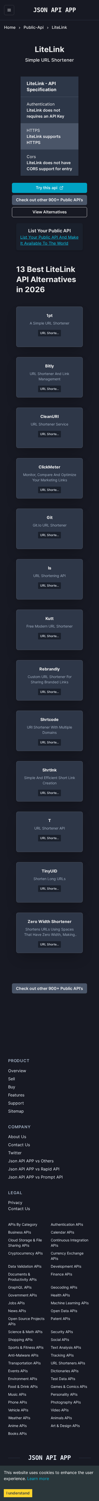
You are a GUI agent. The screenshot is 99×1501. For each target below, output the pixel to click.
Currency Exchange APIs (67, 1256)
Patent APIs (60, 1318)
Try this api (46, 187)
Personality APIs (64, 1394)
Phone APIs (17, 1402)
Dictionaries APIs (64, 1371)
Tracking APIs (62, 1355)
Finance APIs (61, 1274)
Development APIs (66, 1266)
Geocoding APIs (64, 1287)
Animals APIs (61, 1418)
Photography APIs (66, 1402)
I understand (18, 1493)
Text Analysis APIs (66, 1347)
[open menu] (9, 10)
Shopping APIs (20, 1339)
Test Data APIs (63, 1379)
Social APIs (60, 1339)
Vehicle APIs (18, 1410)
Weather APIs (19, 1418)
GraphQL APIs (19, 1287)
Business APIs (19, 1232)
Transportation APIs (24, 1363)
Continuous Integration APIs (69, 1242)
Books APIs (17, 1433)
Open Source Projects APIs (26, 1321)
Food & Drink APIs (23, 1386)
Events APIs (18, 1371)
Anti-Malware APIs (23, 1355)
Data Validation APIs (24, 1266)
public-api (34, 27)
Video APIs (60, 1410)
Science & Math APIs (25, 1332)
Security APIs (62, 1332)
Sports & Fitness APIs (25, 1347)
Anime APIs (17, 1425)
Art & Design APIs (65, 1425)
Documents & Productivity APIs (22, 1277)
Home (9, 27)
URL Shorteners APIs (68, 1363)
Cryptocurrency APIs (25, 1253)
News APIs (17, 1311)
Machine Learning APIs (70, 1303)
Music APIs (17, 1394)
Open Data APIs (64, 1311)
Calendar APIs (62, 1232)
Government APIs (22, 1295)
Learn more (38, 1478)
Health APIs (60, 1295)
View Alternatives (49, 211)
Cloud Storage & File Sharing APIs (25, 1242)
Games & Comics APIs (69, 1386)
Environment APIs (22, 1379)
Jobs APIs (16, 1303)
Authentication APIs (67, 1224)
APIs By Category (22, 1224)
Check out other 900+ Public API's (49, 199)
